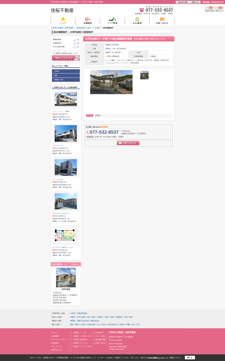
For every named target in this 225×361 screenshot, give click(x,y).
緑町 (117, 45)
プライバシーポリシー (60, 339)
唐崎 (77, 324)
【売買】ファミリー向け (82, 346)
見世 (126, 317)
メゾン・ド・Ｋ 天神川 (61, 111)
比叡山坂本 (91, 324)
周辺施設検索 (100, 339)
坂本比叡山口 (112, 324)
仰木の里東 (81, 317)
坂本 (88, 317)
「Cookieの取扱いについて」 (156, 358)
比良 (133, 324)
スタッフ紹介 (100, 336)
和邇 (127, 324)
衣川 (63, 151)
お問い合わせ (100, 343)
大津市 (112, 45)
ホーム (54, 333)
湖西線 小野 (58, 80)
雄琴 (63, 219)
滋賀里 (99, 317)
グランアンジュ (57, 145)
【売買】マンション (80, 343)
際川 (131, 317)
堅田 (63, 117)
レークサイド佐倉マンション (62, 247)
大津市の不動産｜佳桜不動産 (122, 332)
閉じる (189, 358)
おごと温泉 (101, 324)
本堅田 (64, 185)
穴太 (138, 324)
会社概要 (55, 336)
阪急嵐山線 (94, 321)
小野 (113, 49)
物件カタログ (57, 350)
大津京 (82, 324)
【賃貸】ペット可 (79, 333)
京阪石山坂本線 (83, 321)
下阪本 (106, 317)
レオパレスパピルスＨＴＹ (61, 213)
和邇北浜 (119, 317)
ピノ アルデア (57, 179)
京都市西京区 (82, 313)
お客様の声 (99, 333)
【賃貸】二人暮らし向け (82, 336)
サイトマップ (57, 346)
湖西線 (107, 49)
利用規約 (55, 343)
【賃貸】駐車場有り (80, 339)
